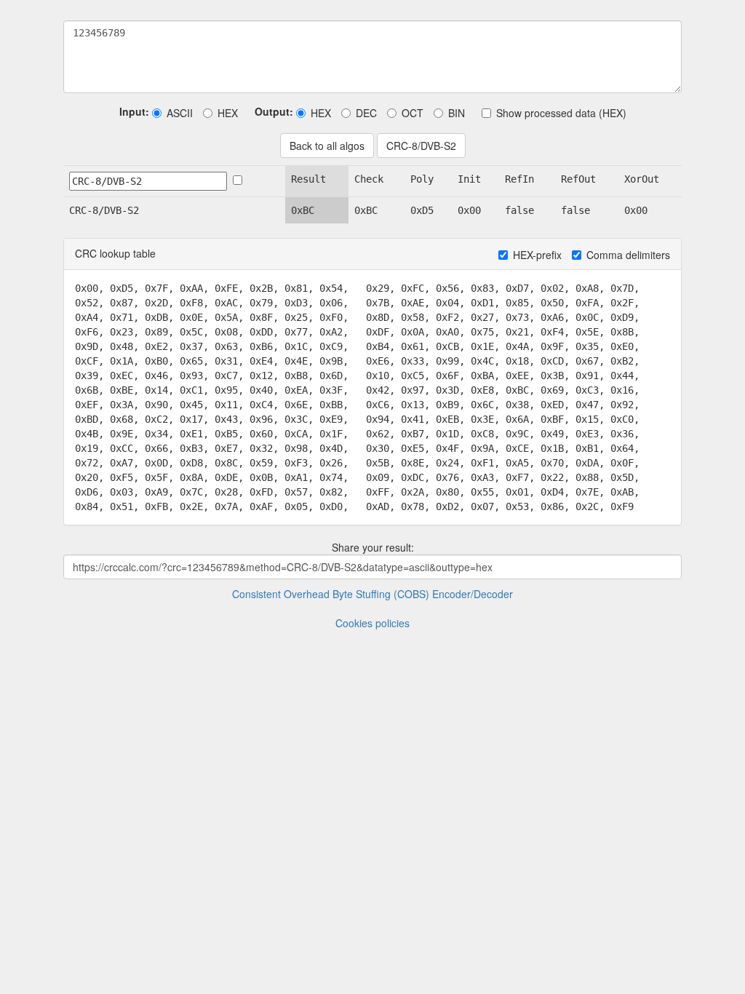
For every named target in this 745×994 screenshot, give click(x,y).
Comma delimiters (628, 254)
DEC (366, 113)
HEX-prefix (537, 254)
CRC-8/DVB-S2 (421, 145)
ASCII (180, 113)
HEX (228, 113)
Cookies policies (372, 623)
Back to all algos (327, 145)
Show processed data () (561, 113)
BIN (456, 113)
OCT (412, 113)
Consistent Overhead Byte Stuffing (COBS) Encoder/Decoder (372, 594)
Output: (274, 111)
